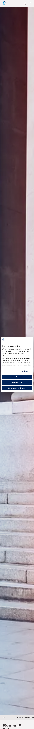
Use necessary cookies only (17, 388)
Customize (15, 382)
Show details (24, 371)
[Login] (4, 3)
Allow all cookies (17, 377)
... (9, 717)
